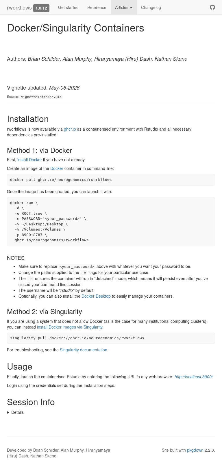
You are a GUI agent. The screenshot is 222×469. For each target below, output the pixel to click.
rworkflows (19, 7)
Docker (56, 168)
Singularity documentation (83, 350)
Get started (68, 7)
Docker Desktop (96, 296)
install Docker (29, 159)
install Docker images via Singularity (69, 327)
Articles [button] (122, 7)
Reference (96, 7)
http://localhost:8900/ (194, 376)
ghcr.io (70, 129)
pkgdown (195, 450)
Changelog (151, 7)
